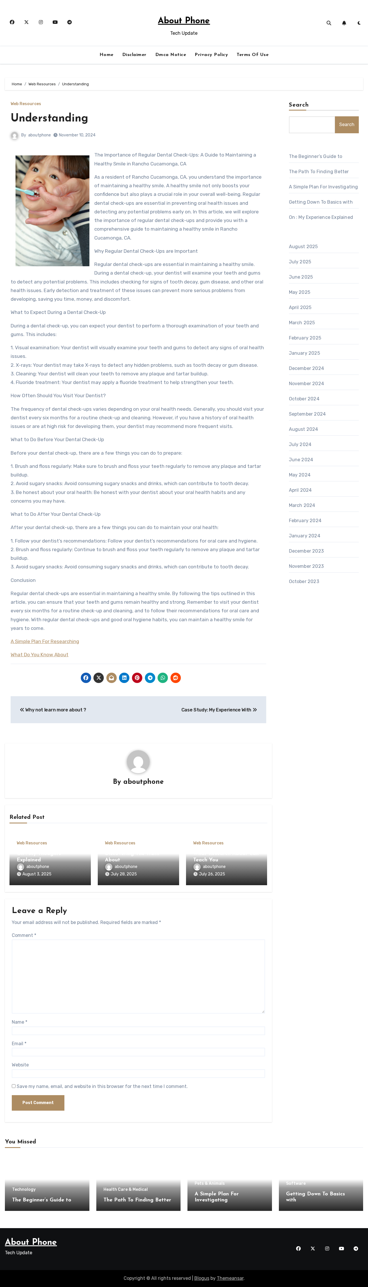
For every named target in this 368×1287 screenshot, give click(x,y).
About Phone (184, 21)
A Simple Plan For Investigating (323, 187)
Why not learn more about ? (55, 710)
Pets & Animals (210, 1184)
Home (106, 55)
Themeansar (230, 1278)
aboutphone (39, 135)
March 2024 (302, 505)
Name (19, 1022)
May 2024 (300, 475)
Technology (24, 1190)
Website (20, 1065)
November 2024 (306, 383)
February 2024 (305, 520)
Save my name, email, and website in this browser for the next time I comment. (102, 1086)
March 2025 (302, 322)
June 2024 (301, 459)
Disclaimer (134, 55)
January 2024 (304, 536)
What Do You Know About (39, 654)
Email (19, 1043)
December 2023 (306, 551)
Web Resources (26, 104)
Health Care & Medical (125, 1190)
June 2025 (301, 277)
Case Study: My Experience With (216, 710)
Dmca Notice (170, 55)
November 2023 (306, 566)
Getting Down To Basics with (321, 202)
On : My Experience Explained (321, 217)
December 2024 (306, 368)
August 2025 (303, 246)
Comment (24, 935)
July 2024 (300, 444)
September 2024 (307, 414)
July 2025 (300, 262)
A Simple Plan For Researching (45, 641)
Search (299, 105)
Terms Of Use (253, 55)
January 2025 (304, 353)
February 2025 (305, 338)
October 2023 (304, 581)
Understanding (49, 118)
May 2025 (299, 292)
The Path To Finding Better (319, 171)
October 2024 (304, 399)
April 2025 (300, 307)
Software (296, 1184)
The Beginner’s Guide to (315, 156)
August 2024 (303, 429)
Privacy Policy (211, 55)
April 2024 (300, 490)
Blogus (201, 1278)
